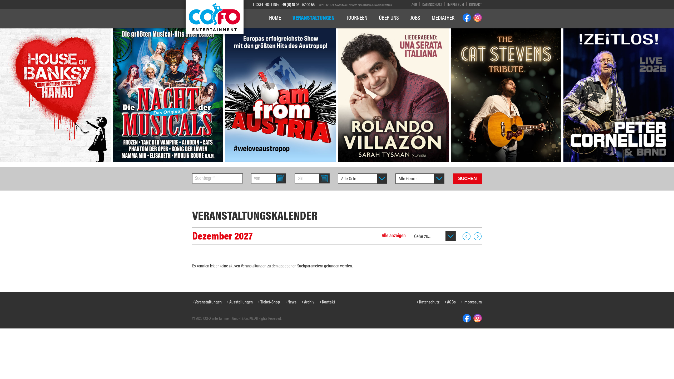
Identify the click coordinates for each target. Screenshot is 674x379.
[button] (9, 112)
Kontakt (475, 4)
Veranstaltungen (314, 17)
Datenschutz (432, 4)
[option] (168, 95)
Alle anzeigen (394, 235)
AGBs (451, 302)
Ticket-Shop (270, 302)
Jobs (415, 17)
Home (275, 17)
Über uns (389, 17)
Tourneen (356, 17)
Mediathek (443, 17)
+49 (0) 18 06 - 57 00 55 (297, 4)
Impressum (455, 4)
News (292, 302)
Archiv (309, 302)
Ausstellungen (241, 302)
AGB (414, 4)
